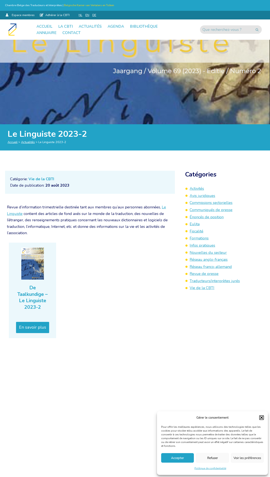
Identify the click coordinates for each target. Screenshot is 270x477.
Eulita (195, 224)
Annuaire (46, 32)
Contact (71, 32)
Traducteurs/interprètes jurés (215, 280)
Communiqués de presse (211, 209)
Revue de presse (204, 273)
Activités (197, 188)
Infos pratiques (202, 245)
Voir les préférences (247, 458)
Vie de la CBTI (41, 179)
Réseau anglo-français (209, 259)
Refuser (212, 458)
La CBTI (65, 26)
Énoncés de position (207, 216)
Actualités (90, 26)
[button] (261, 417)
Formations (199, 238)
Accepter (177, 458)
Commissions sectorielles (211, 202)
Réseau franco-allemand (211, 266)
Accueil (44, 26)
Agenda (116, 26)
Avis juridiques (202, 195)
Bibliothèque (144, 26)
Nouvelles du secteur (208, 252)
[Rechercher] (257, 29)
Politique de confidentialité (210, 468)
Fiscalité (196, 231)
